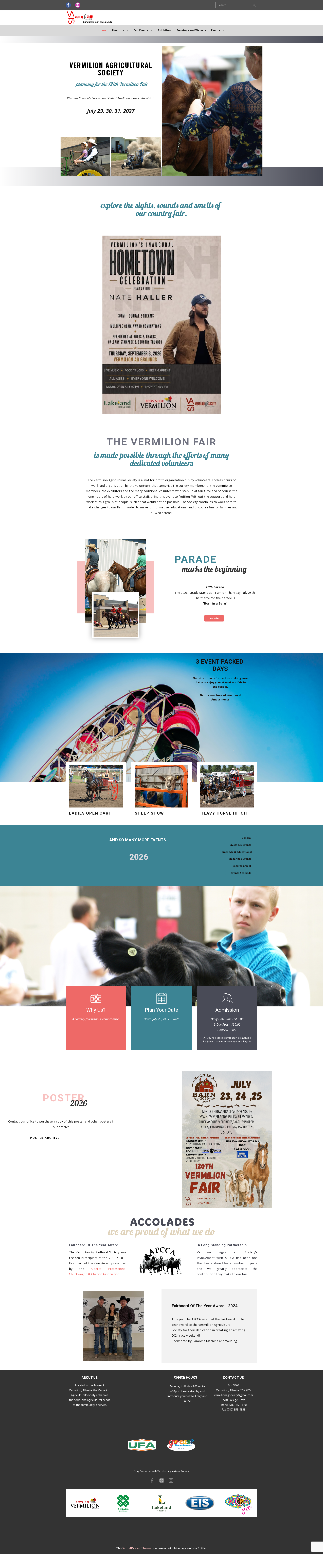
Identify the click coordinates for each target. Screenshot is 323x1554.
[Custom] (161, 1481)
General (246, 837)
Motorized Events (240, 858)
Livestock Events (240, 844)
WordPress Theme (137, 1548)
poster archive (45, 1138)
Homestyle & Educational (236, 852)
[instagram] (77, 5)
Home (102, 30)
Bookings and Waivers (191, 30)
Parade (214, 618)
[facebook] (68, 5)
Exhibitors (164, 30)
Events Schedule (241, 873)
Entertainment (242, 865)
